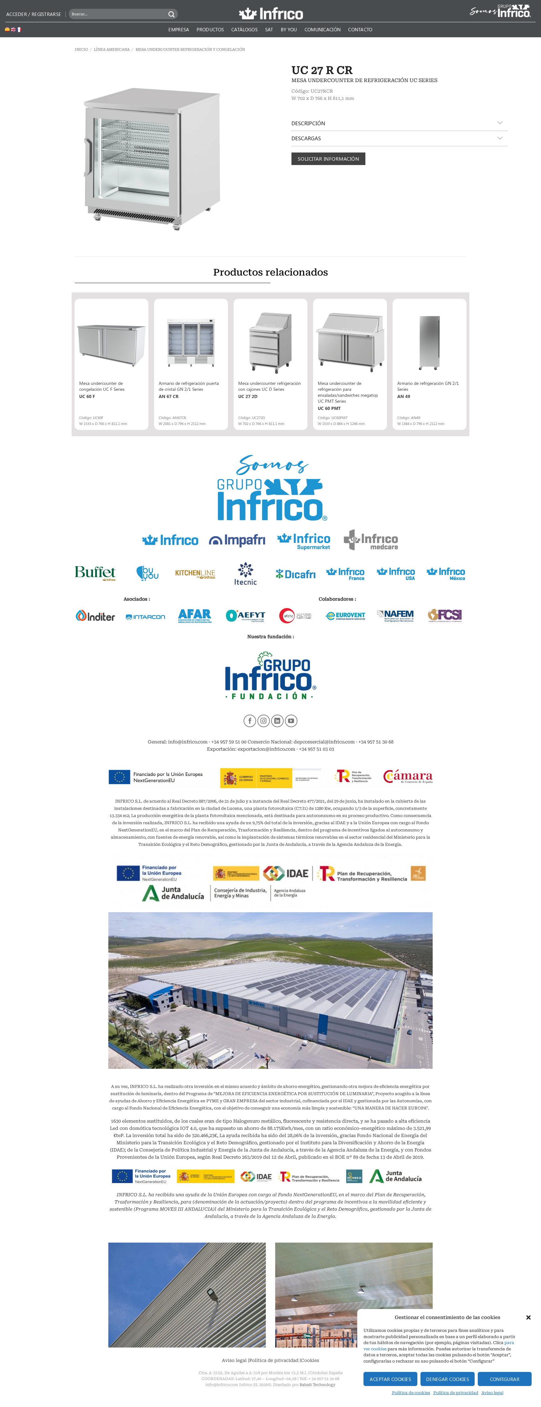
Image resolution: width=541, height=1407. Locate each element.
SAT (269, 29)
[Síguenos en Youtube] (291, 721)
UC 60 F (87, 396)
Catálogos (244, 29)
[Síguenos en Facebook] (250, 721)
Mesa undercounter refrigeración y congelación (190, 49)
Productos (210, 29)
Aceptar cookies (390, 1379)
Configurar (505, 1379)
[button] (528, 1317)
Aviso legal (492, 1392)
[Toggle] (500, 123)
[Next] (466, 364)
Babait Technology (318, 1385)
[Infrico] (270, 13)
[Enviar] (171, 14)
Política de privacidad (455, 1392)
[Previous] (75, 364)
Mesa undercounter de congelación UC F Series (102, 386)
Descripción (308, 123)
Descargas (306, 138)
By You (289, 29)
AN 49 (403, 396)
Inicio (81, 49)
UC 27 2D (247, 396)
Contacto (360, 29)
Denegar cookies (447, 1379)
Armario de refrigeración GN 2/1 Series (428, 386)
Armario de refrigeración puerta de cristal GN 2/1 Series (189, 386)
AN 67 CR (168, 396)
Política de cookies (411, 1392)
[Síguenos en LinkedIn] (277, 721)
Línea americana (112, 49)
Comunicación (323, 29)
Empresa (178, 29)
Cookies (310, 1360)
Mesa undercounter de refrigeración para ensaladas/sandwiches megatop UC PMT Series (348, 392)
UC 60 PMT (329, 408)
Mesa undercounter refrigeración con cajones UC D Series (269, 386)
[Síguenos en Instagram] (263, 721)
